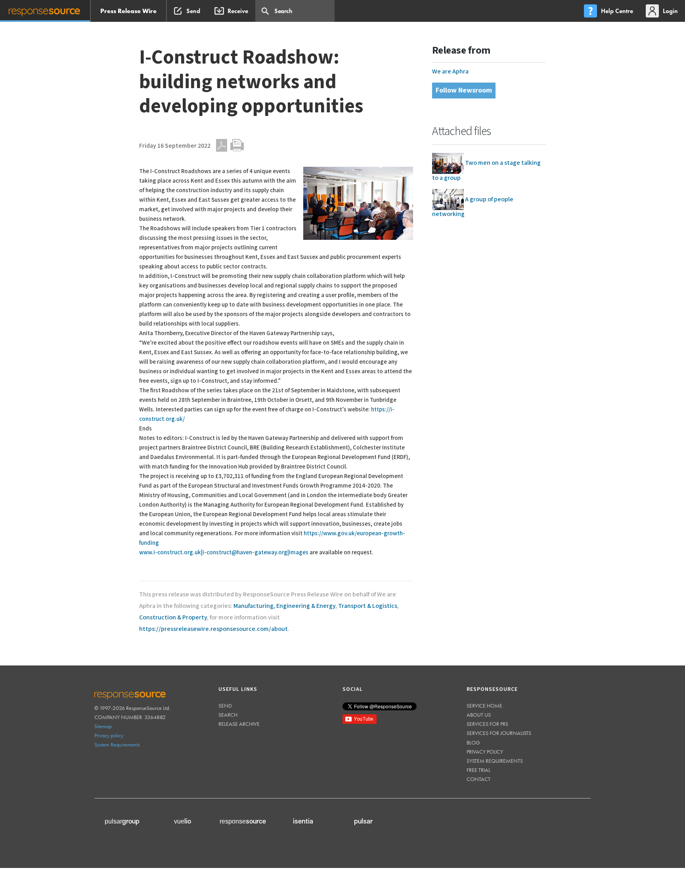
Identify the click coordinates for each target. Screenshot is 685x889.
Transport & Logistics (367, 606)
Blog (473, 742)
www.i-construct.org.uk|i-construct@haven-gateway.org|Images (223, 552)
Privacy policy (108, 735)
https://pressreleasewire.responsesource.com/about (213, 629)
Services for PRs (487, 723)
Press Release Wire (128, 11)
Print (237, 145)
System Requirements (117, 744)
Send (225, 705)
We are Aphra (450, 71)
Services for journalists (499, 733)
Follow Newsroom (464, 90)
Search (227, 714)
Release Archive (239, 723)
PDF (221, 145)
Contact (478, 779)
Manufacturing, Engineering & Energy (284, 606)
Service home (484, 705)
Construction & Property (173, 617)
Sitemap (103, 726)
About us (479, 714)
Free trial (478, 769)
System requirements (495, 760)
